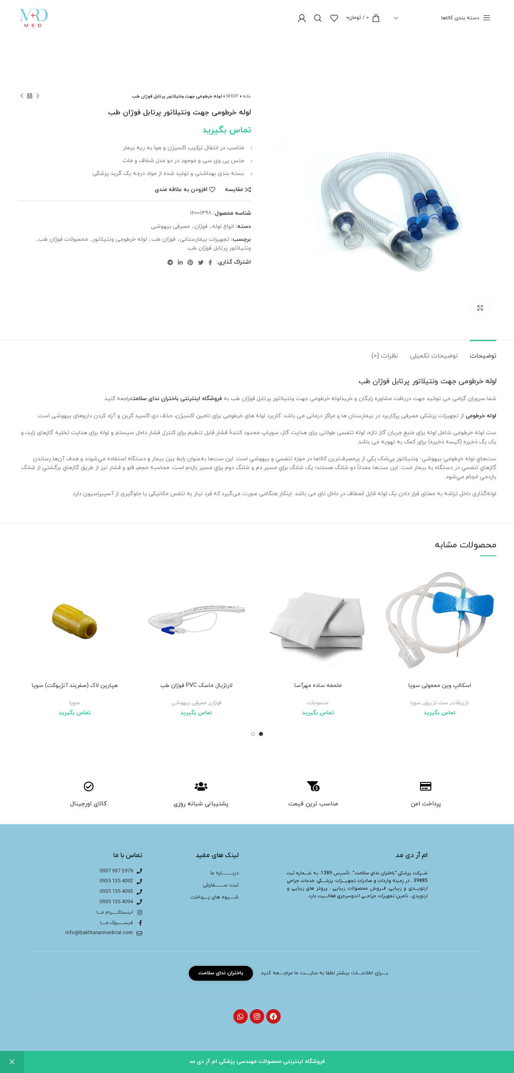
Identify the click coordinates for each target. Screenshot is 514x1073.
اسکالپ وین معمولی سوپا (439, 685)
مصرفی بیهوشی (170, 226)
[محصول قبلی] (38, 96)
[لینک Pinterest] (190, 262)
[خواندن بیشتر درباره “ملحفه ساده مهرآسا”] (267, 596)
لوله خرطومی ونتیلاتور (119, 239)
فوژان (201, 226)
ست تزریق (436, 703)
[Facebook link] (210, 262)
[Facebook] (273, 1016)
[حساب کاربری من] (302, 18)
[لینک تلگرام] (170, 262)
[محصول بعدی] (22, 96)
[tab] (483, 352)
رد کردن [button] (12, 1062)
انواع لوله (223, 226)
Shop (232, 96)
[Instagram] (257, 1016)
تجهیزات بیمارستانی (204, 239)
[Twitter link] (201, 262)
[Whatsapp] (240, 1016)
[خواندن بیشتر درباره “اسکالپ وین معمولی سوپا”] (389, 596)
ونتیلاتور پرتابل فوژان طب (219, 248)
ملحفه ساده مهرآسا (318, 685)
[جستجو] (318, 18)
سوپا (415, 703)
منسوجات (317, 703)
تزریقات (460, 703)
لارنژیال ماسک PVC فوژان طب (196, 685)
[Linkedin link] (180, 262)
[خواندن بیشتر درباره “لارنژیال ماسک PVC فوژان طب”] (145, 596)
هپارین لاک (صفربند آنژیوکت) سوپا (75, 685)
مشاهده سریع (389, 614)
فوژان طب (163, 239)
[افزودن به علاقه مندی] (389, 578)
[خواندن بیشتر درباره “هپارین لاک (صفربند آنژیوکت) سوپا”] (24, 596)
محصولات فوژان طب (63, 239)
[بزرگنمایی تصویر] (480, 308)
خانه (247, 96)
